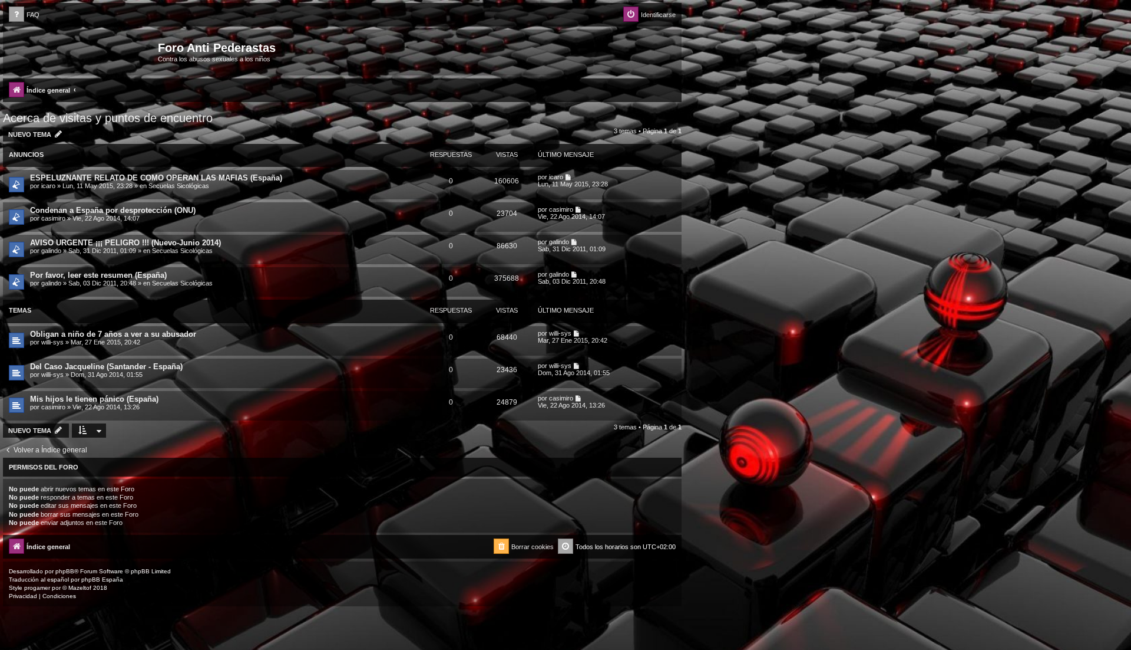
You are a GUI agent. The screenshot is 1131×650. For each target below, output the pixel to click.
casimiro (53, 218)
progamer (37, 588)
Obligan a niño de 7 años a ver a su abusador (113, 334)
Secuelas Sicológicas (178, 185)
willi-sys (52, 342)
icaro (48, 185)
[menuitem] (24, 15)
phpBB (64, 571)
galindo (51, 250)
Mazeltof (79, 588)
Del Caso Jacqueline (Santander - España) (106, 366)
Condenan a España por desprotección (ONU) (113, 210)
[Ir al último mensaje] (569, 176)
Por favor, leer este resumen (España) (98, 275)
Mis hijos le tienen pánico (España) (94, 399)
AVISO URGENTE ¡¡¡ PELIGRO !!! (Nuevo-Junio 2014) (125, 242)
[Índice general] (82, 51)
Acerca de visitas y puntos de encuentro (108, 117)
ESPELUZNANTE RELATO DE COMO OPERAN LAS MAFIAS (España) (156, 177)
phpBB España (102, 579)
